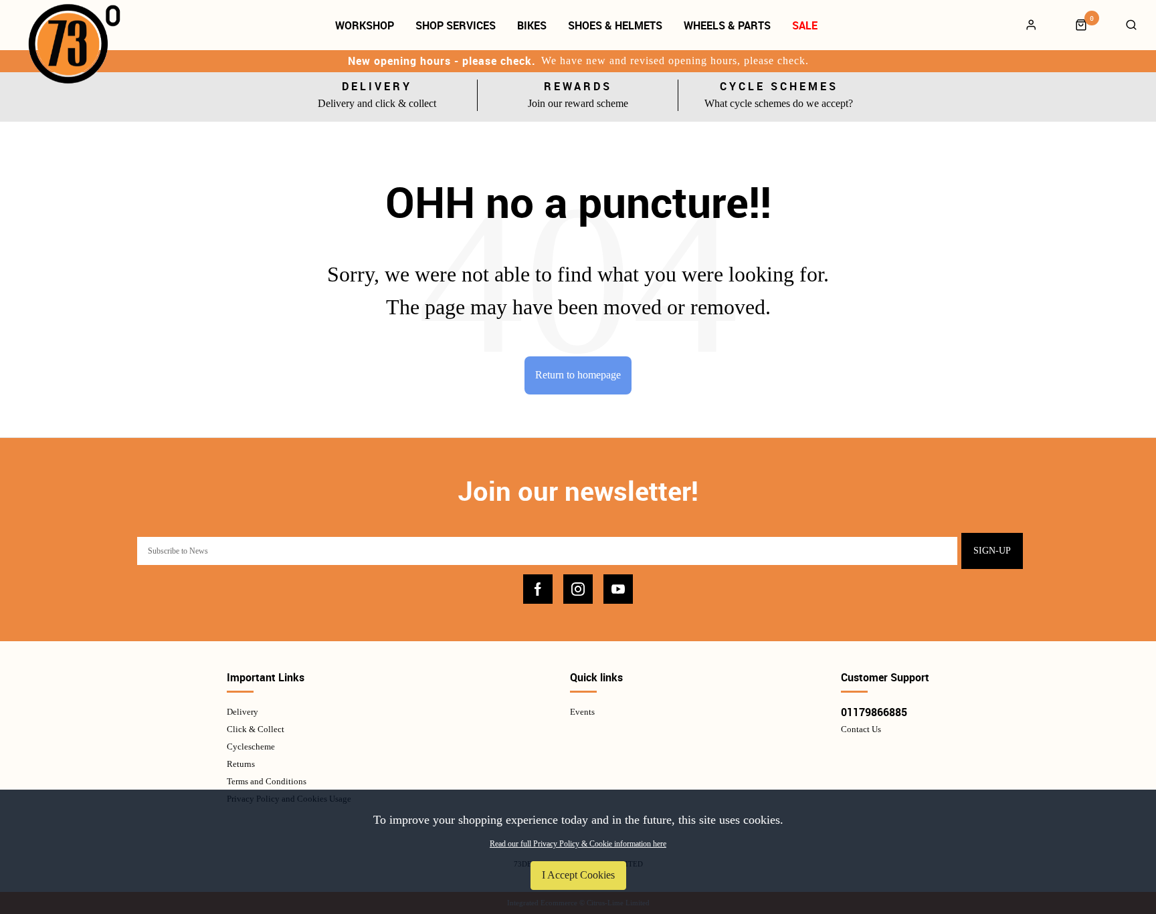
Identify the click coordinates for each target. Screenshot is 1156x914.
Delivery (242, 712)
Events (582, 712)
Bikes (532, 25)
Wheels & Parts (727, 25)
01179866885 (874, 712)
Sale (804, 25)
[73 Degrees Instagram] (578, 589)
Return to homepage (578, 374)
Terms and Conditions (266, 781)
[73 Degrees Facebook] (538, 589)
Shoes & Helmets (615, 25)
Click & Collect (255, 729)
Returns (241, 764)
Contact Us (861, 729)
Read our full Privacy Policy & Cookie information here (578, 844)
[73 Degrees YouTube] (618, 589)
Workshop (364, 25)
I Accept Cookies (578, 875)
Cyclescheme (251, 746)
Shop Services (455, 25)
